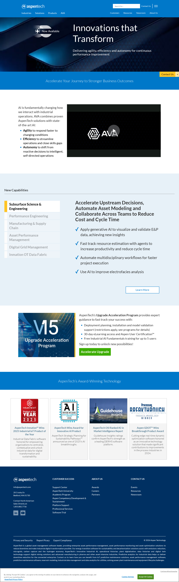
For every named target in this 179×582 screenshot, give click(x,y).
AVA (63, 13)
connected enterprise (47, 557)
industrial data (145, 554)
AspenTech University (62, 491)
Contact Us (146, 6)
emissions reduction (156, 548)
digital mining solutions (41, 554)
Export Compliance (62, 540)
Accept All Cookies (145, 577)
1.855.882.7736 (20, 506)
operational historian (108, 551)
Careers (95, 491)
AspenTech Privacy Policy (14, 579)
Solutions (39, 13)
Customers (114, 13)
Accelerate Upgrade (95, 352)
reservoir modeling (49, 560)
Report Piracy (43, 540)
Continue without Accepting (168, 571)
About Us (154, 13)
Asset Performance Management (23, 237)
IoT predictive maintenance (108, 557)
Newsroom (141, 13)
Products (52, 13)
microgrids (17, 551)
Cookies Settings (128, 577)
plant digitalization (127, 551)
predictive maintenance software (27, 560)
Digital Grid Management (28, 247)
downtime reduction (22, 557)
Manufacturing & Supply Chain (27, 225)
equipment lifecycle (147, 560)
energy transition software (87, 548)
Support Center (59, 487)
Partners (96, 494)
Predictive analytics (127, 554)
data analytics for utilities (95, 560)
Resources (127, 13)
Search (137, 6)
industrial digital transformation (50, 548)
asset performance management (94, 545)
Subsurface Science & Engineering (25, 206)
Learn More (142, 289)
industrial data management (69, 560)
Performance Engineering (28, 216)
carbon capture (30, 551)
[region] (89, 575)
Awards (95, 487)
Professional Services (62, 508)
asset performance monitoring (122, 545)
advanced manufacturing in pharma (70, 554)
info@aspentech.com (22, 487)
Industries (26, 13)
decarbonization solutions (128, 548)
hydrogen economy (55, 551)
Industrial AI (92, 551)
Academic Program (61, 494)
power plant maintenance (124, 560)
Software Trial (59, 512)
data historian (143, 551)
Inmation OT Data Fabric (28, 254)
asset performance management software (147, 557)
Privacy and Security (23, 540)
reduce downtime (20, 548)
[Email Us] (156, 6)
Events (134, 487)
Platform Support (60, 505)
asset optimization (147, 545)
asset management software (44, 545)
